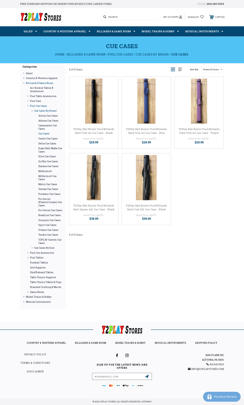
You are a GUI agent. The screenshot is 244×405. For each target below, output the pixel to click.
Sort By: (194, 69)
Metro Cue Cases (47, 184)
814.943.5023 (217, 364)
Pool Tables (36, 257)
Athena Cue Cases (48, 120)
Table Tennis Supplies (43, 277)
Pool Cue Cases (38, 105)
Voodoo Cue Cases (48, 234)
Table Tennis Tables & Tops (45, 282)
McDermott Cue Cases (47, 178)
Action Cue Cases (48, 115)
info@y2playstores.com (207, 369)
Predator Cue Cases (49, 194)
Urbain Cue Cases (48, 229)
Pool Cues (35, 100)
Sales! (28, 31)
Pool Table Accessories (43, 96)
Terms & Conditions (35, 362)
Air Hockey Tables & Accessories (41, 89)
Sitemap (146, 401)
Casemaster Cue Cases (47, 127)
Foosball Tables (39, 262)
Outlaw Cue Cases (48, 189)
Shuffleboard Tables (41, 272)
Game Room (37, 292)
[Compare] (111, 92)
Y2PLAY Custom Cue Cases (50, 241)
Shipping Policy (206, 342)
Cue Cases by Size (44, 247)
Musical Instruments (202, 31)
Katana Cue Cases (48, 166)
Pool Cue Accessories (42, 252)
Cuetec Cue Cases (48, 138)
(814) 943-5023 (215, 3)
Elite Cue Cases (47, 156)
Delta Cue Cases (47, 143)
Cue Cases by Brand (45, 110)
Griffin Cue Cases (48, 161)
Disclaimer (35, 371)
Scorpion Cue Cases (49, 220)
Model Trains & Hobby (158, 31)
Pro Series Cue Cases (50, 210)
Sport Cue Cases (47, 225)
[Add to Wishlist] (111, 83)
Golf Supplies (38, 267)
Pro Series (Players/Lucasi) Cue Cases (50, 202)
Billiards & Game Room (114, 31)
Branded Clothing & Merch (45, 287)
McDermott (45, 171)
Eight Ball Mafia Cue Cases (50, 150)
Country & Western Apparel (64, 31)
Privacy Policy (35, 354)
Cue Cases (43, 133)
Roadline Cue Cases (49, 215)
